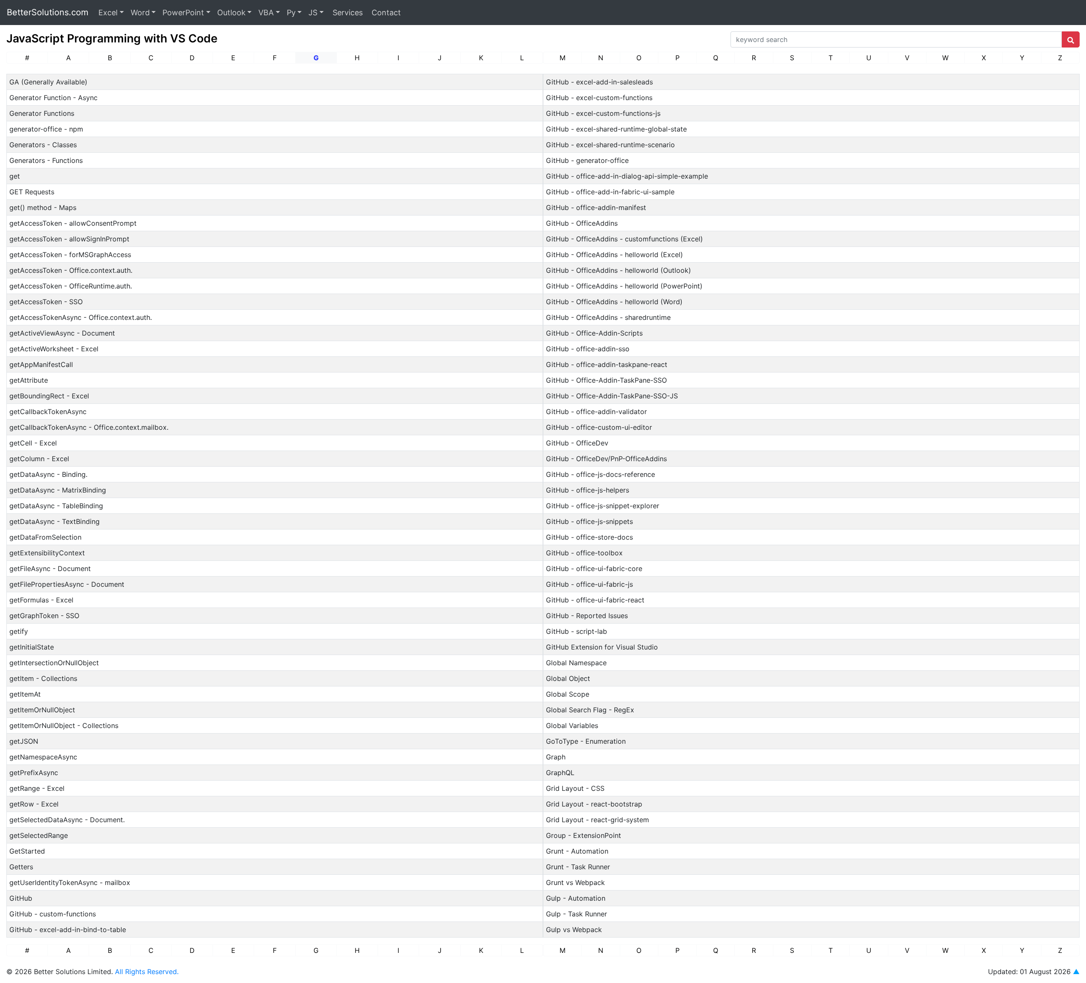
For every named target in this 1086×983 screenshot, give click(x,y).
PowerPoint (183, 12)
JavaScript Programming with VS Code (112, 38)
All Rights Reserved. (147, 971)
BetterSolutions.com (47, 12)
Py (291, 12)
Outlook (231, 12)
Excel (108, 12)
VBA (266, 12)
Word (140, 12)
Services (346, 12)
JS (312, 12)
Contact (385, 12)
